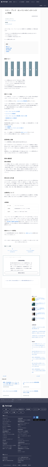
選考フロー (8, 46)
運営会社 (29, 465)
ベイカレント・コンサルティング (23, 432)
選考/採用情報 (28, 409)
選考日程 (38, 1)
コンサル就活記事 (21, 1)
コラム (21, 412)
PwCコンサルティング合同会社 (23, 431)
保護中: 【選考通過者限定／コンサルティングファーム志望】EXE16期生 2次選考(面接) (38, 359)
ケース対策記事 (8, 126)
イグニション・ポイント (6, 424)
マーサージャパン (20, 439)
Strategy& (4, 440)
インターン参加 (24, 68)
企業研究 (7, 51)
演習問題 (10, 1)
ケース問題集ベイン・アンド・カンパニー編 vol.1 (14, 127)
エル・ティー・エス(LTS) (7, 429)
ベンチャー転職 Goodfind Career (23, 457)
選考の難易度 (8, 49)
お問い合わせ (14, 465)
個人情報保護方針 (24, 465)
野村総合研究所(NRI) (21, 421)
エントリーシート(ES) (36, 409)
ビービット (19, 426)
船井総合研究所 (20, 429)
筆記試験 (12, 68)
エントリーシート (6, 68)
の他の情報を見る (12, 251)
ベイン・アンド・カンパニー (10, 20)
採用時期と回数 (9, 48)
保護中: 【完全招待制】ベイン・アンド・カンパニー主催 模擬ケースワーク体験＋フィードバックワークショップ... (11, 384)
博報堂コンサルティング (22, 424)
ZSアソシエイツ (5, 442)
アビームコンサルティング (7, 421)
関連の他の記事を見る (30, 251)
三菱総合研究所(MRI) (21, 442)
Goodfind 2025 (5, 457)
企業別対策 (27, 1)
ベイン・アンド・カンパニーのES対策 (13, 111)
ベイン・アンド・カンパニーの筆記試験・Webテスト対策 (16, 115)
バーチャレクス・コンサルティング (23, 423)
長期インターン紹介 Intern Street (8, 460)
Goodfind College (21, 460)
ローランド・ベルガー (21, 451)
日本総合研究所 (20, 418)
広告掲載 (19, 465)
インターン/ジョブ (8, 23)
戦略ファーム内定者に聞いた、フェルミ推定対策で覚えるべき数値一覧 (40, 309)
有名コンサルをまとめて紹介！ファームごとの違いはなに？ (40, 319)
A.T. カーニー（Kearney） (7, 426)
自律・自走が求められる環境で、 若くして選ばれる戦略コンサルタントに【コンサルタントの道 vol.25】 (38, 365)
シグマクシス (5, 435)
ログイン (45, 5)
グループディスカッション (14, 409)
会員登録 (41, 5)
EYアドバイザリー (5, 423)
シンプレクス (5, 437)
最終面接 (30, 68)
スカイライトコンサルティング (7, 439)
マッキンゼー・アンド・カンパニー (23, 440)
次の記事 (38, 376)
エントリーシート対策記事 (10, 113)
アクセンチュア (5, 418)
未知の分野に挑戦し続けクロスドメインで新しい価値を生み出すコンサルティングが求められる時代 (38, 353)
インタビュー (33, 1)
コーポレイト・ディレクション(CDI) (8, 434)
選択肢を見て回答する (21, 272)
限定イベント (15, 1)
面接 (6, 409)
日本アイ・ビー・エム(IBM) (7, 448)
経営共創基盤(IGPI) (6, 431)
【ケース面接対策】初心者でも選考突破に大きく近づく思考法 (40, 314)
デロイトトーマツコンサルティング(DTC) (9, 445)
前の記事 (4, 376)
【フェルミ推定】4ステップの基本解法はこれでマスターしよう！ (40, 304)
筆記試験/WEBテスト (21, 409)
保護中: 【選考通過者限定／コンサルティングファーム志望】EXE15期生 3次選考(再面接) (38, 371)
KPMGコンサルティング (6, 432)
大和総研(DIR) (5, 443)
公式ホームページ (24, 132)
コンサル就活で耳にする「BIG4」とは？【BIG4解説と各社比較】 (40, 299)
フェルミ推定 (6, 412)
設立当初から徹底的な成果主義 (12, 221)
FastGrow (19, 462)
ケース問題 (13, 412)
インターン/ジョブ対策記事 (22, 100)
